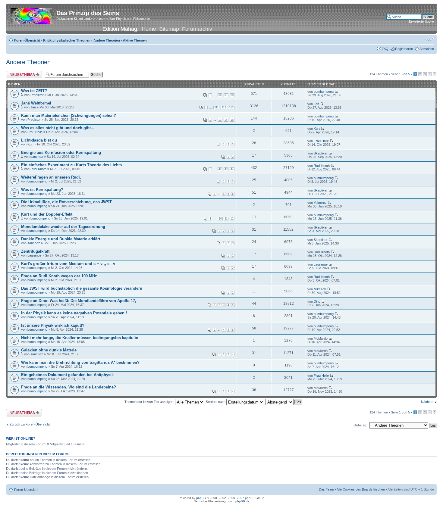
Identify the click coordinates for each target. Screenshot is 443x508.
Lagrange (34, 255)
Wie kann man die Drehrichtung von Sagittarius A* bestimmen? (80, 362)
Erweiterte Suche (421, 21)
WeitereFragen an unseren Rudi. (51, 177)
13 (220, 119)
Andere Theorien (106, 40)
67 (226, 95)
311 (216, 107)
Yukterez (320, 202)
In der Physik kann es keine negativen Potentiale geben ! (74, 313)
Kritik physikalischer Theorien (66, 40)
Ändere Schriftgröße (429, 39)
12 (232, 218)
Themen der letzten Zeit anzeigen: (149, 402)
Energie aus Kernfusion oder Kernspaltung (61, 152)
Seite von (400, 74)
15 (232, 119)
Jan (33, 107)
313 (231, 107)
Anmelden (426, 49)
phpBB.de (242, 501)
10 (220, 218)
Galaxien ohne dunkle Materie (49, 350)
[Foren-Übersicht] (32, 14)
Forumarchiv (197, 29)
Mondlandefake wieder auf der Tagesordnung (63, 226)
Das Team (326, 489)
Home (149, 29)
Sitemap (169, 29)
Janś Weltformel (36, 103)
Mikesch (320, 289)
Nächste (427, 402)
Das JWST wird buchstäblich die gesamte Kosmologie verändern (81, 288)
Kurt (317, 128)
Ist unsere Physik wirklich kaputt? (52, 325)
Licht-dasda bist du (39, 140)
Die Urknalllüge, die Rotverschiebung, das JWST (66, 202)
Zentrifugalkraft (35, 251)
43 (226, 169)
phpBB (201, 498)
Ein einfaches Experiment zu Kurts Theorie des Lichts (71, 165)
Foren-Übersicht (27, 40)
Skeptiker (321, 153)
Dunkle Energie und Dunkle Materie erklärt (60, 239)
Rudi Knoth (38, 169)
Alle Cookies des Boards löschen (361, 489)
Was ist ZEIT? (34, 91)
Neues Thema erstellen (23, 72)
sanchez (36, 156)
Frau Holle (34, 132)
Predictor (37, 95)
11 (226, 218)
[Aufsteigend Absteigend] (284, 402)
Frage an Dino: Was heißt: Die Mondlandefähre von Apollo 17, (78, 300)
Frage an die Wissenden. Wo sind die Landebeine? (68, 387)
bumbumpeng (324, 91)
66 (220, 95)
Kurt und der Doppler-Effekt (46, 214)
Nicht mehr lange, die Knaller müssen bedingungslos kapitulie (79, 337)
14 (226, 119)
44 (232, 169)
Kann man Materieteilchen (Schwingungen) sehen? (68, 115)
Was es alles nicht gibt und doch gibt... (57, 128)
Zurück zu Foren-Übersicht (30, 424)
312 (224, 107)
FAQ (385, 49)
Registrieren (404, 49)
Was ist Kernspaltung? (42, 189)
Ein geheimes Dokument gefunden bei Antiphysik (67, 374)
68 (232, 95)
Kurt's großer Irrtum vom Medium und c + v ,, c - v (68, 263)
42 (220, 169)
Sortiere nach (216, 402)
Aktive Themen (135, 40)
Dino (317, 301)
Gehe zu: (360, 425)
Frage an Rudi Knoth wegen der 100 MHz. (59, 276)
